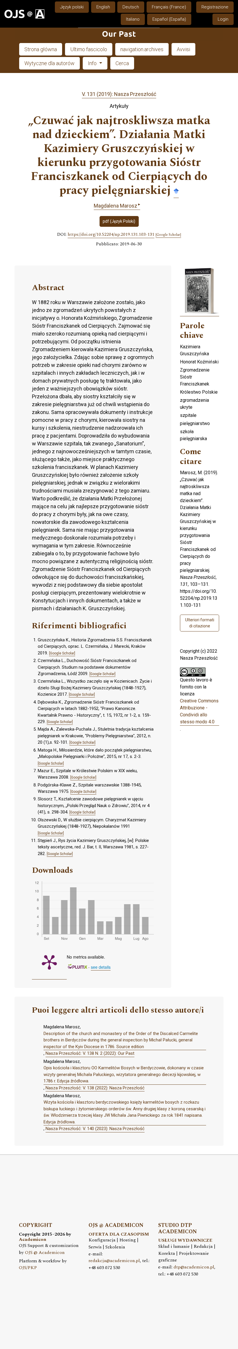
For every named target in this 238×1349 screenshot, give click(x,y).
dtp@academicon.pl (194, 1267)
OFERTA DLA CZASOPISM (119, 1234)
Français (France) (169, 7)
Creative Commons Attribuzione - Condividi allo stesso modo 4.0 (199, 711)
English (103, 7)
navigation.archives (141, 49)
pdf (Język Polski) (119, 221)
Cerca (122, 63)
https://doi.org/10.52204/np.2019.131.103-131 (111, 234)
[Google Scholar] (176, 191)
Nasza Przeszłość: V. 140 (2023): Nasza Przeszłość (95, 1128)
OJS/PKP (28, 1267)
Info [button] (93, 63)
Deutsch (130, 7)
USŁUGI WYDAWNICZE (185, 1240)
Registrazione (214, 7)
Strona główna (40, 49)
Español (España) (169, 19)
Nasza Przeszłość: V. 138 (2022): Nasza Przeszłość (95, 1088)
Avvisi (183, 49)
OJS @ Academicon (45, 1252)
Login (223, 19)
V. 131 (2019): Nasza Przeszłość (119, 94)
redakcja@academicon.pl (114, 1260)
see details (101, 967)
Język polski (72, 7)
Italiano (133, 19)
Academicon (32, 1239)
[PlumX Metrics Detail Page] (49, 961)
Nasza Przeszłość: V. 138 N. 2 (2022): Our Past (90, 1053)
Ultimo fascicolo (88, 49)
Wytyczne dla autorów (49, 63)
